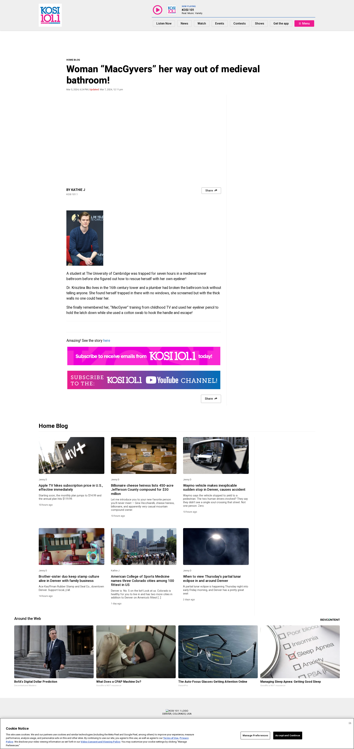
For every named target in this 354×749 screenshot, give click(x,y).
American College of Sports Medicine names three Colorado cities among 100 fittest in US (142, 581)
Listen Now (163, 23)
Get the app (281, 23)
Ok (350, 723)
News (184, 23)
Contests (239, 23)
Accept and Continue (287, 735)
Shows (259, 23)
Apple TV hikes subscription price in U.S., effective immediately (71, 487)
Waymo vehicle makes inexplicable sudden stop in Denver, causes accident (214, 487)
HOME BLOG (73, 59)
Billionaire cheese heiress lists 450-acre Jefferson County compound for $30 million (142, 489)
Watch (201, 23)
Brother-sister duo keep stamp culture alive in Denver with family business (69, 579)
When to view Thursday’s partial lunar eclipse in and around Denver (212, 579)
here (106, 340)
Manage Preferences (255, 735)
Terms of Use (170, 738)
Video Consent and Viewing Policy (100, 741)
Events (219, 23)
